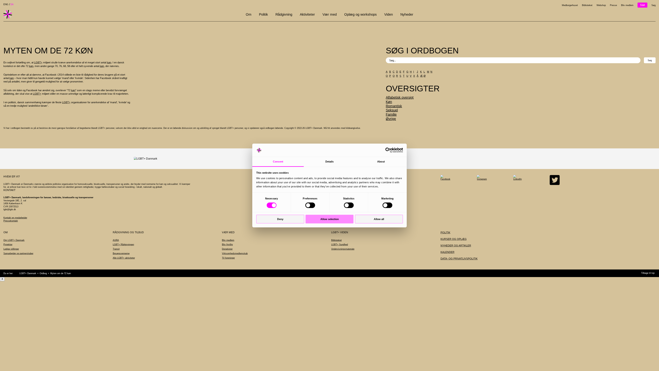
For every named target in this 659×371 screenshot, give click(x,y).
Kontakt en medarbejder (15, 217)
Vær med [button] (329, 14)
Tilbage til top (648, 273)
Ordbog (43, 273)
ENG (5, 4)
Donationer (227, 249)
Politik (263, 14)
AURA (116, 240)
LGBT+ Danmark (27, 273)
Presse (613, 5)
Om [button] (248, 14)
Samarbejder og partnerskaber (18, 253)
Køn (389, 102)
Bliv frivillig (227, 244)
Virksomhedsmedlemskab (235, 253)
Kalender (447, 252)
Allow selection (329, 219)
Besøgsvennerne (121, 253)
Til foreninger (228, 258)
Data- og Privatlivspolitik (459, 258)
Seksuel (392, 110)
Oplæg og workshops (360, 14)
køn (109, 62)
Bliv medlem (627, 5)
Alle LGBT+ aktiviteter (124, 258)
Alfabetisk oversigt (400, 97)
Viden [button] (388, 14)
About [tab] (381, 161)
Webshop (601, 5)
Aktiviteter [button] (307, 14)
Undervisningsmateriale (342, 249)
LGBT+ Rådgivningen (123, 244)
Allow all (379, 219)
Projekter (7, 244)
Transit (116, 249)
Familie (391, 114)
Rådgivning (283, 14)
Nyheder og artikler (456, 245)
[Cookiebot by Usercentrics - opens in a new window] (388, 150)
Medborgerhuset (570, 5)
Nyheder (406, 14)
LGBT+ (38, 62)
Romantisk (394, 106)
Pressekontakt (10, 221)
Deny (280, 219)
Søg (653, 5)
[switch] (310, 205)
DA (12, 4)
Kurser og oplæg (454, 239)
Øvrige (391, 119)
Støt (642, 5)
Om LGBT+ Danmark (14, 240)
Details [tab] (329, 161)
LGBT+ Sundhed (339, 244)
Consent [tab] (278, 161)
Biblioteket (587, 5)
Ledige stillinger (11, 249)
